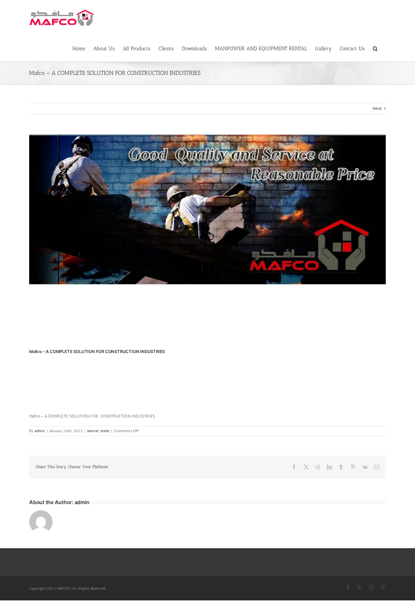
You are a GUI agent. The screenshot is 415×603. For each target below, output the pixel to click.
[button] (375, 48)
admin (40, 430)
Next (377, 108)
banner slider (98, 430)
